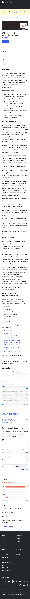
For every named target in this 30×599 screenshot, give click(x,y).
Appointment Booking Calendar (12, 340)
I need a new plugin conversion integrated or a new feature (10, 413)
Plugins (18, 541)
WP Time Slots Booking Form (12, 352)
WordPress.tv (6, 557)
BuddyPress (6, 570)
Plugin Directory (6, 7)
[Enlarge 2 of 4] (26, 373)
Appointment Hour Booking (11, 338)
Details (5, 48)
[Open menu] (27, 2)
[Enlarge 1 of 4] (12, 373)
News (3, 538)
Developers (5, 554)
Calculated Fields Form (10, 345)
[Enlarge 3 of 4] (12, 381)
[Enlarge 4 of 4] (26, 388)
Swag (18, 557)
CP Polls (6, 349)
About (3, 535)
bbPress (5, 568)
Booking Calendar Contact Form (13, 342)
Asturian (7, 577)
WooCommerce (8, 331)
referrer (22, 469)
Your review (5, 500)
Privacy (4, 544)
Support (5, 64)
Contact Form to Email (10, 335)
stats (27, 469)
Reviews (5, 52)
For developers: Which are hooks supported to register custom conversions (9, 420)
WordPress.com (7, 562)
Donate (19, 554)
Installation (6, 56)
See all (26, 500)
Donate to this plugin (7, 526)
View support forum (7, 512)
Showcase (19, 535)
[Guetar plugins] (17, 17)
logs (22, 466)
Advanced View (6, 474)
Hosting (4, 541)
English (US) (25, 462)
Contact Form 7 (8, 333)
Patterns (18, 544)
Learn (3, 549)
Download (5, 42)
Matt (4, 565)
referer (26, 466)
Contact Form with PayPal (11, 347)
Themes (18, 538)
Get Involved (19, 549)
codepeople (6, 37)
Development (7, 60)
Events (18, 552)
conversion (17, 466)
